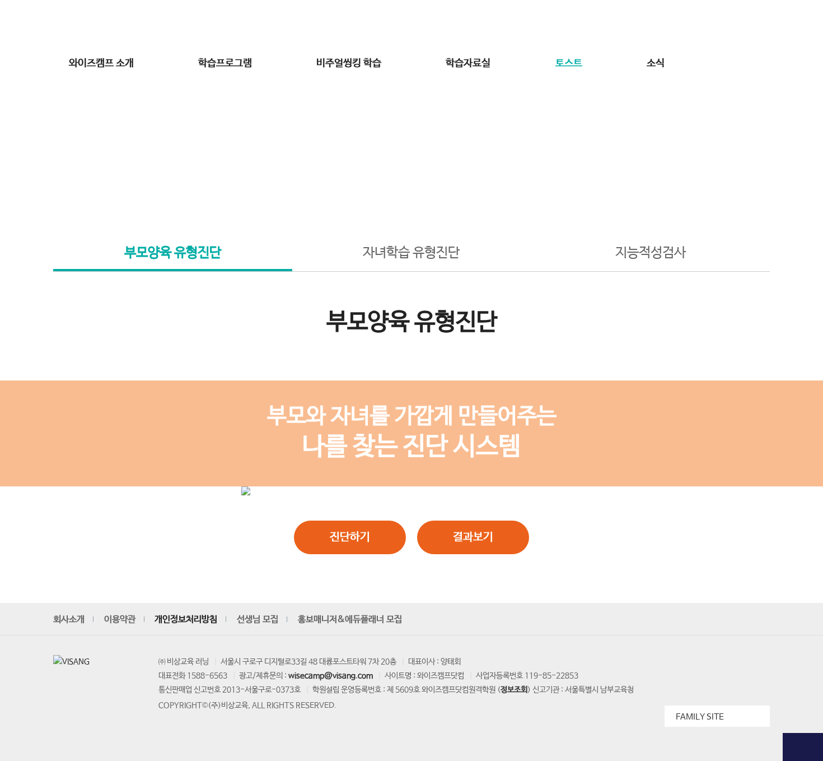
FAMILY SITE (700, 717)
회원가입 (598, 24)
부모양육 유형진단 (172, 253)
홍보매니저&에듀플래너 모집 (350, 619)
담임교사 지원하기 (803, 332)
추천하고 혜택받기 (803, 219)
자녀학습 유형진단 (411, 253)
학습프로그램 (225, 63)
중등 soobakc (93, 24)
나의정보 (670, 24)
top (803, 747)
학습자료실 (468, 63)
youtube (657, 620)
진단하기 (350, 537)
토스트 (568, 63)
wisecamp (411, 24)
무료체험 (803, 95)
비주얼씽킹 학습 (348, 63)
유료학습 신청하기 (803, 276)
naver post (760, 620)
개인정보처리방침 (186, 619)
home (353, 197)
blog (734, 620)
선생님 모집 (712, 24)
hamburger (719, 63)
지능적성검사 (650, 253)
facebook (708, 620)
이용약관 (119, 619)
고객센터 (634, 24)
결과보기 (473, 537)
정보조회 (514, 689)
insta (682, 620)
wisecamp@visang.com (330, 675)
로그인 (564, 24)
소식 (656, 63)
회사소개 (69, 619)
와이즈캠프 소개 (101, 63)
